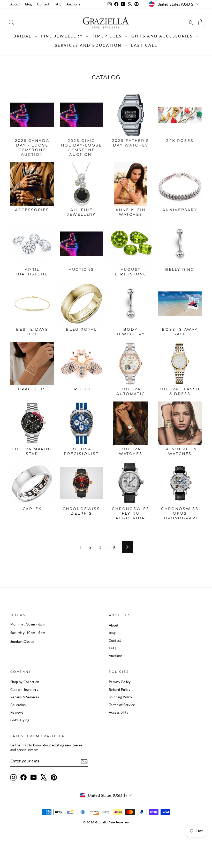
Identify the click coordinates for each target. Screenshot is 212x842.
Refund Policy (119, 689)
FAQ (58, 4)
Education (18, 705)
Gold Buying (19, 720)
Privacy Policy (120, 682)
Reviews (17, 712)
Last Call (144, 45)
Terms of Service (122, 705)
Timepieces (108, 36)
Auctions (73, 4)
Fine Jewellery (62, 36)
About (15, 4)
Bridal (23, 36)
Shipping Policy (120, 697)
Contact (43, 4)
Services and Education (89, 45)
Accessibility (118, 712)
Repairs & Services (24, 697)
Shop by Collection (24, 682)
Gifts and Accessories (163, 36)
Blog (28, 4)
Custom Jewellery (24, 689)
